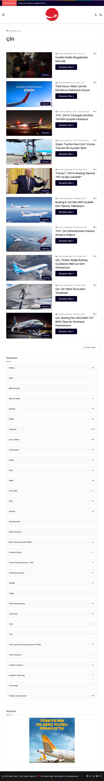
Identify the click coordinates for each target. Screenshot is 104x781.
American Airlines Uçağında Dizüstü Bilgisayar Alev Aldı (41, 3)
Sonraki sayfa (89, 347)
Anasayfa (12, 31)
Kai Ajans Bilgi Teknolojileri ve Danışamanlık (59, 776)
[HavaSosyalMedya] (52, 14)
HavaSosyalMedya (64, 54)
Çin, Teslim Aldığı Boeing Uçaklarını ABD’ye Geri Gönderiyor (71, 263)
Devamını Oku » (66, 67)
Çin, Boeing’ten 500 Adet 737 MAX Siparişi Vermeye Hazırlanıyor (74, 321)
